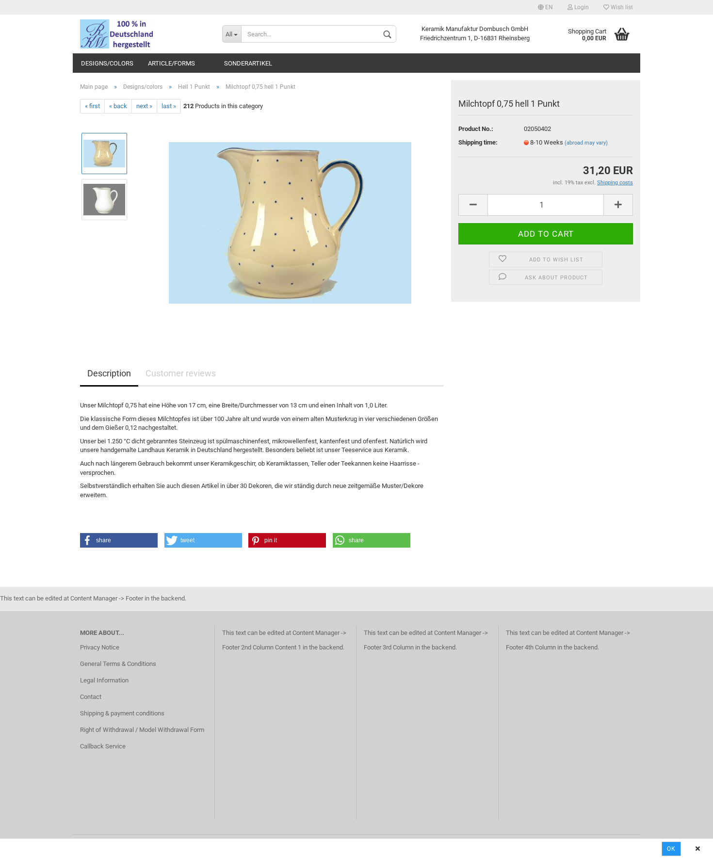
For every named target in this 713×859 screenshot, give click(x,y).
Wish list (621, 7)
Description (109, 373)
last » (169, 106)
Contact (90, 696)
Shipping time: (478, 142)
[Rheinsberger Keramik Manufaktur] (144, 34)
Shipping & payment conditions (122, 713)
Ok (671, 848)
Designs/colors (107, 63)
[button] (119, 540)
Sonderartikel (248, 63)
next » (144, 106)
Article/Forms (171, 63)
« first (92, 106)
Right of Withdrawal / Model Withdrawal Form (142, 729)
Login (581, 7)
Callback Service (103, 746)
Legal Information (104, 680)
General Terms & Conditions (118, 663)
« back (118, 106)
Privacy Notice (99, 647)
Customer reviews (181, 373)
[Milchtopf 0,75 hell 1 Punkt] (290, 222)
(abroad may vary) (586, 143)
